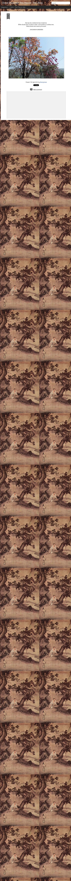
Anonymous (43, 82)
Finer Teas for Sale (20, 7)
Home (12, 7)
